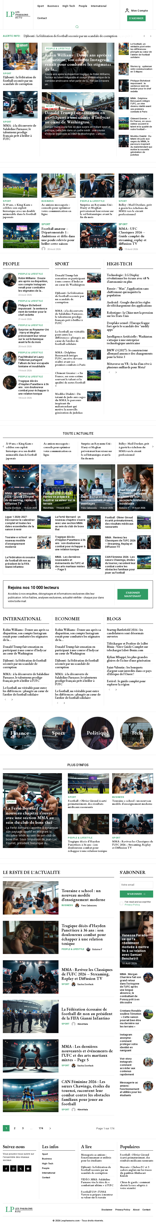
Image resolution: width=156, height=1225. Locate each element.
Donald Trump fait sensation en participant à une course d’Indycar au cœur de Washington (77, 117)
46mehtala (82, 1024)
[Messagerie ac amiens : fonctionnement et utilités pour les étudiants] (148, 1086)
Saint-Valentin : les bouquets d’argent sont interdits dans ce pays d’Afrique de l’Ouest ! (129, 670)
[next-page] (115, 372)
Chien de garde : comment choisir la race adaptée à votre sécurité (135, 1185)
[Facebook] (6, 1168)
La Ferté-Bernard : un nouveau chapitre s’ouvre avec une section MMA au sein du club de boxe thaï (70, 523)
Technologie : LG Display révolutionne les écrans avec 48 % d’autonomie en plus (128, 278)
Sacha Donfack (85, 984)
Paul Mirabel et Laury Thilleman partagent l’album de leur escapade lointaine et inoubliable (33, 361)
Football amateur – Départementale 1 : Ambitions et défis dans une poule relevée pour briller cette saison (58, 236)
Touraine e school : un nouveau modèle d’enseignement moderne (18, 542)
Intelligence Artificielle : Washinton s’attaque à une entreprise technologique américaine (129, 340)
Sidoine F (97, 949)
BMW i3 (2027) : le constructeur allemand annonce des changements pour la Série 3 (130, 353)
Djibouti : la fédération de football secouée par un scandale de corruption (19, 80)
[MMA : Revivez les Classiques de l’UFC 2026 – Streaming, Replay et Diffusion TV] (144, 542)
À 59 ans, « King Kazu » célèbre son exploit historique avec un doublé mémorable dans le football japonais (19, 211)
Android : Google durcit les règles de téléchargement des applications (129, 304)
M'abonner (134, 894)
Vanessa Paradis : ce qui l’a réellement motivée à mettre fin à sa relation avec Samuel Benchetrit (135, 946)
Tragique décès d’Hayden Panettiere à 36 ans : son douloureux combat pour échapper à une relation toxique (33, 387)
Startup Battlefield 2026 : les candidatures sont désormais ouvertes (125, 633)
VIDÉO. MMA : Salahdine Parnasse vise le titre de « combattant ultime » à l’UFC (97, 1182)
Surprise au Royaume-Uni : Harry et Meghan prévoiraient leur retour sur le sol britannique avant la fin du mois (97, 211)
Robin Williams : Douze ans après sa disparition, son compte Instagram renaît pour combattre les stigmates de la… (78, 62)
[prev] (144, 36)
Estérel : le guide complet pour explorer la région (126, 682)
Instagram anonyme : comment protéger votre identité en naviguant (129, 1042)
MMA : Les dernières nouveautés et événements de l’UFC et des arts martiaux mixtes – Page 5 (70, 563)
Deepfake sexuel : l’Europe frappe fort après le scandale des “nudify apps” (128, 326)
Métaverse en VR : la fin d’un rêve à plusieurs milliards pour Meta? (129, 365)
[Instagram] (13, 1168)
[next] (150, 36)
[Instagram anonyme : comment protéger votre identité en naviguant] (148, 1038)
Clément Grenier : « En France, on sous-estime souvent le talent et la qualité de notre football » (141, 124)
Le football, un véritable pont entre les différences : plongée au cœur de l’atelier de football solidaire (141, 51)
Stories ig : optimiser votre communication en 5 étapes (141, 69)
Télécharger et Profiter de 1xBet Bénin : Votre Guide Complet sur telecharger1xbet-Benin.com (127, 647)
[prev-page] (109, 372)
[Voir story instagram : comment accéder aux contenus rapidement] (148, 1062)
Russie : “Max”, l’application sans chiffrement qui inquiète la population (128, 292)
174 (41, 1128)
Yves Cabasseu (89, 905)
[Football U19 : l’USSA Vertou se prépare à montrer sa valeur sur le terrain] (59, 487)
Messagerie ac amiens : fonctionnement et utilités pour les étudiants (130, 1089)
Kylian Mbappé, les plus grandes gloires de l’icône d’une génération (129, 658)
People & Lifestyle (58, 48)
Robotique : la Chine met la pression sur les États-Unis (130, 314)
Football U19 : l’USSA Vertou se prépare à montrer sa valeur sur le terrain (97, 1194)
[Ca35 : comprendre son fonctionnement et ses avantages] (97, 487)
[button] (77, 26)
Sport (7, 73)
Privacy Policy (132, 904)
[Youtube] (28, 1168)
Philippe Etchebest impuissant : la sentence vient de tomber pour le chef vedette (140, 86)
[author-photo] (44, 249)
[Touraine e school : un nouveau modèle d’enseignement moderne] (44, 542)
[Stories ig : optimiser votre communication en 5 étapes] (124, 69)
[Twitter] (20, 1168)
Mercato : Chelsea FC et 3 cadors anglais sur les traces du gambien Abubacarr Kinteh (136, 1171)
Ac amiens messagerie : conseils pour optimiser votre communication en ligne (56, 209)
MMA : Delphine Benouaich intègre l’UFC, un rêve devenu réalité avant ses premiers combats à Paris (140, 105)
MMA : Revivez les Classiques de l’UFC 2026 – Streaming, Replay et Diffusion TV (120, 542)
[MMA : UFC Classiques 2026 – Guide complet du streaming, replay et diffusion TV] (98, 235)
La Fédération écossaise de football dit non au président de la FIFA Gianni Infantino (20, 562)
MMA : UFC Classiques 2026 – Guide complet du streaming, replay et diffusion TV (132, 236)
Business (47, 201)
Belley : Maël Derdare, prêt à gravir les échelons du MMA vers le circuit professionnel (135, 209)
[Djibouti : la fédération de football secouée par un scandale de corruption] (20, 56)
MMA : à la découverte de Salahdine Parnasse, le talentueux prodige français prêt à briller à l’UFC (19, 132)
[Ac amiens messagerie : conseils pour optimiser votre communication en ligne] (58, 185)
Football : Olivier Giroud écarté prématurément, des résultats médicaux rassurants (119, 522)
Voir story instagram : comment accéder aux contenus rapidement (127, 1066)
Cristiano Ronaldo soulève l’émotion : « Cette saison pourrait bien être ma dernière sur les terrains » (130, 1018)
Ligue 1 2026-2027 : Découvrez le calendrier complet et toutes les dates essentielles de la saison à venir (20, 523)
